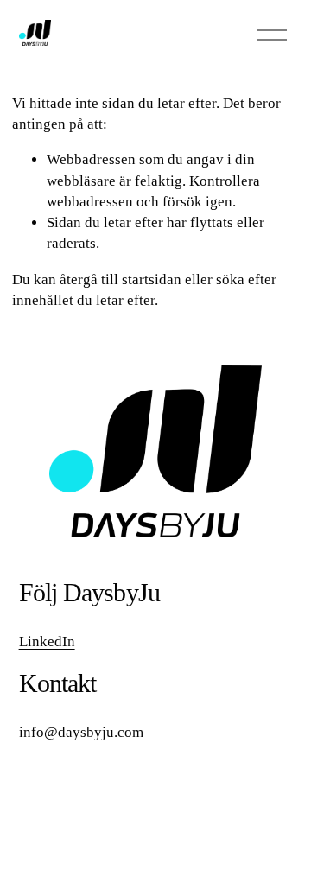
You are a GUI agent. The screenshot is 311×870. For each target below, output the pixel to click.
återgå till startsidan (120, 279)
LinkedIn (47, 641)
